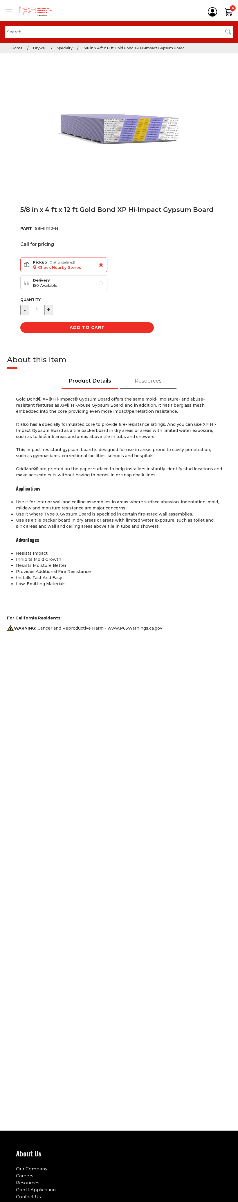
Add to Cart (87, 327)
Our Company (31, 1169)
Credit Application (36, 1189)
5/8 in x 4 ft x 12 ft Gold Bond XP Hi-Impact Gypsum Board (134, 48)
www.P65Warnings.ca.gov (135, 628)
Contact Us (28, 1196)
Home (17, 48)
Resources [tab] (148, 381)
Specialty (65, 48)
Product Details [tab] (90, 381)
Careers (24, 1175)
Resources (27, 1182)
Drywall (39, 48)
